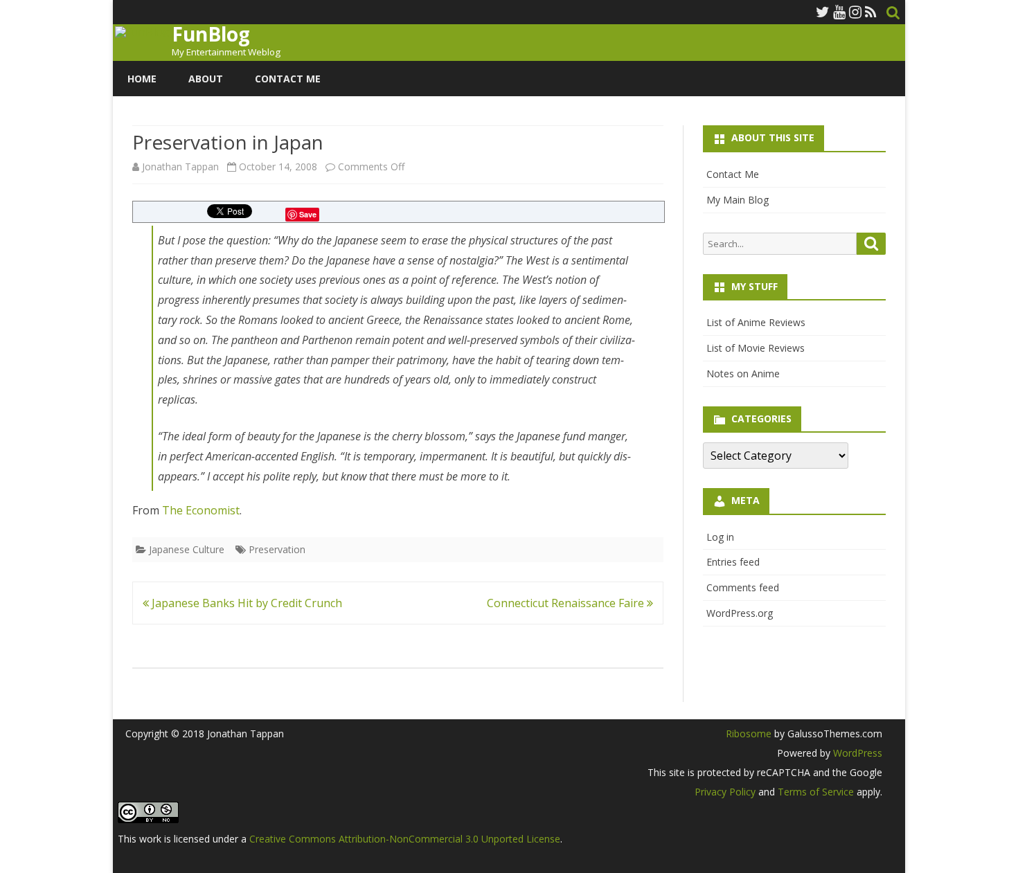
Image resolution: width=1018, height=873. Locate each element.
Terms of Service (816, 791)
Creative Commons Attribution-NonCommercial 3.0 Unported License (404, 838)
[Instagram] (855, 11)
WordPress (856, 752)
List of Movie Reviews (755, 347)
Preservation (277, 549)
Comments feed (742, 587)
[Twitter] (823, 11)
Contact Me (288, 78)
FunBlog (211, 34)
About (205, 78)
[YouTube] (839, 11)
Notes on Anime (743, 373)
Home (142, 78)
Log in (720, 536)
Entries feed (733, 561)
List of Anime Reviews (755, 322)
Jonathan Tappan (180, 166)
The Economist (201, 510)
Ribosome (748, 733)
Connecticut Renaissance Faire (567, 603)
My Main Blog (737, 199)
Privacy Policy (725, 791)
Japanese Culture (186, 549)
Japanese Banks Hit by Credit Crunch (245, 603)
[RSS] (871, 11)
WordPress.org (739, 613)
